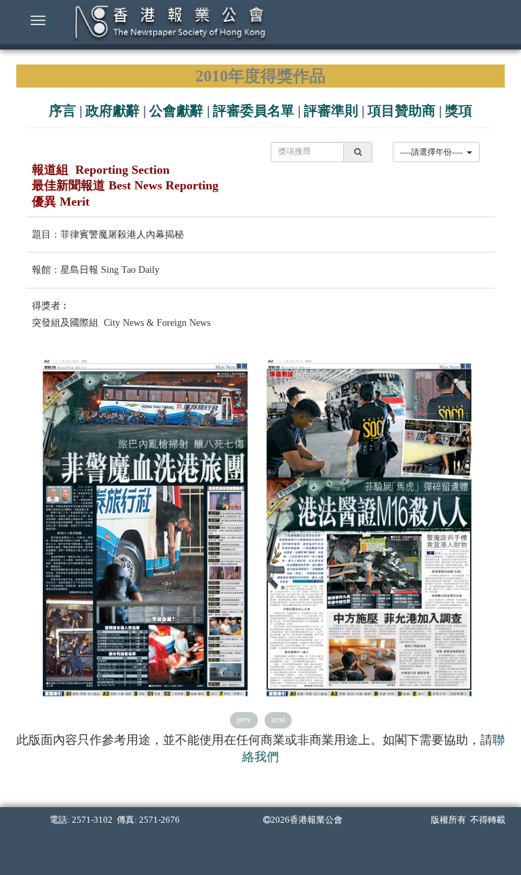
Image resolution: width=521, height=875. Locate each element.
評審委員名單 (253, 110)
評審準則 (331, 110)
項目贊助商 (402, 110)
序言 (62, 110)
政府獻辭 (112, 110)
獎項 (458, 110)
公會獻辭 (176, 110)
